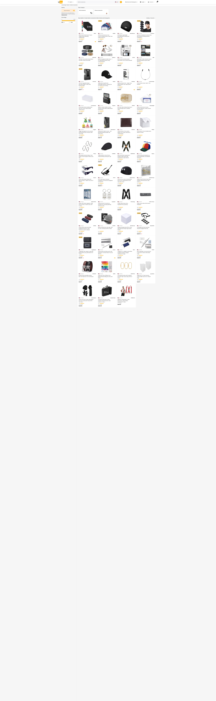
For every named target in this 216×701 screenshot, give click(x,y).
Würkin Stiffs (93, 201)
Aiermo (153, 153)
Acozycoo (152, 33)
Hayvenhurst (113, 129)
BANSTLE (113, 57)
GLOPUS (113, 225)
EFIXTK (133, 57)
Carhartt (133, 129)
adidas (114, 81)
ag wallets (152, 273)
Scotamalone (93, 105)
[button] (131, 2)
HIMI (153, 57)
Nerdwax (133, 81)
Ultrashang (133, 201)
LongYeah (113, 201)
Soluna (94, 177)
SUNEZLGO (133, 297)
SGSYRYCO (133, 273)
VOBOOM (113, 153)
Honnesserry (93, 297)
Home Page (64, 5)
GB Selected (132, 225)
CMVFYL (133, 105)
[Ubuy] (60, 2)
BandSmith (152, 225)
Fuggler (94, 129)
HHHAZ (153, 129)
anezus (114, 249)
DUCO (114, 177)
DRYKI (95, 33)
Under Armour (132, 177)
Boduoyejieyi (152, 105)
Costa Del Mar (151, 81)
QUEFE (114, 273)
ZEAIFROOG (133, 153)
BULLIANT (94, 273)
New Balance (132, 33)
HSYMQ (94, 225)
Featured (152, 18)
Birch (134, 249)
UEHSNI (114, 33)
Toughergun (93, 249)
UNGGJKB (94, 57)
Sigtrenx (113, 105)
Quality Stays (151, 177)
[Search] (121, 2)
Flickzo (94, 153)
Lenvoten (94, 81)
